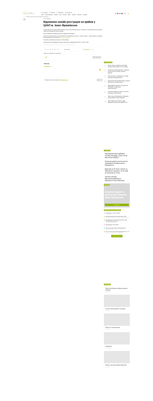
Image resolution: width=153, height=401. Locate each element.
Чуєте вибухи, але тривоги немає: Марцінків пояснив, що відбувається (117, 101)
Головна (45, 12)
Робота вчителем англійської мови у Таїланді (116, 289)
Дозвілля (69, 12)
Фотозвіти (65, 14)
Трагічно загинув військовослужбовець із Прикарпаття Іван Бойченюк (114, 178)
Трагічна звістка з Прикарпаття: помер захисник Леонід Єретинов (118, 76)
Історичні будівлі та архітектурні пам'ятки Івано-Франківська (116, 195)
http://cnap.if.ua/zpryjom (64, 37)
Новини (53, 12)
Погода (60, 14)
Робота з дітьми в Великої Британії (116, 365)
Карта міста (74, 14)
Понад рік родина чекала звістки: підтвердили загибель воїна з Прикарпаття (116, 163)
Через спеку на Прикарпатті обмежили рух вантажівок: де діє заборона (118, 97)
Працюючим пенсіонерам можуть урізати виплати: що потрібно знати (119, 81)
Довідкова (56, 14)
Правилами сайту (64, 80)
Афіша (42, 14)
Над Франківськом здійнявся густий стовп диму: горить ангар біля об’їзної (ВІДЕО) (116, 155)
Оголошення (85, 14)
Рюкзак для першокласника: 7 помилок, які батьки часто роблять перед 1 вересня (118, 71)
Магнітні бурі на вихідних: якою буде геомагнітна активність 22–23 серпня (118, 66)
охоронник (108, 346)
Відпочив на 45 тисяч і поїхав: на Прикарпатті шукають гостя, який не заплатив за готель (116, 171)
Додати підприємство (49, 14)
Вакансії (69, 14)
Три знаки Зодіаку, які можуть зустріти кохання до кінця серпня (118, 92)
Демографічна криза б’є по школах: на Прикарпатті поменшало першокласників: (118, 87)
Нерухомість (79, 14)
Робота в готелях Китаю (112, 327)
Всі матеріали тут (116, 204)
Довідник (61, 12)
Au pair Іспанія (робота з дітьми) (115, 309)
